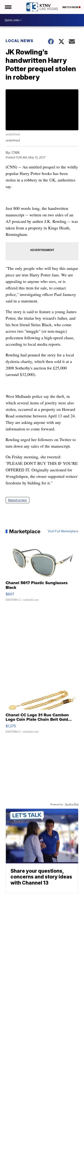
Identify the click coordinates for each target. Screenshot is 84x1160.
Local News (19, 40)
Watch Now (70, 7)
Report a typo (17, 500)
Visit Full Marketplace (63, 531)
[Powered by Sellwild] (71, 804)
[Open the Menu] (8, 7)
